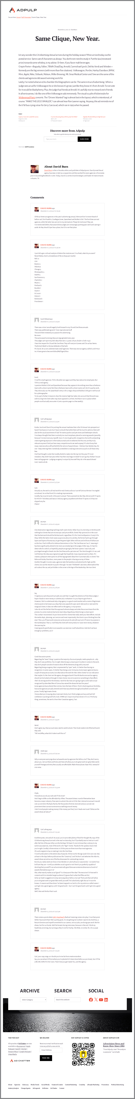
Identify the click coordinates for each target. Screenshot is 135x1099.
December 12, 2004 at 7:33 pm (50, 720)
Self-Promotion (29, 147)
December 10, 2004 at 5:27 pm (50, 482)
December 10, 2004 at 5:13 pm (50, 422)
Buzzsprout (21, 1046)
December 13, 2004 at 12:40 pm (50, 911)
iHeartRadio (12, 1054)
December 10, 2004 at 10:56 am (50, 248)
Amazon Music (13, 1052)
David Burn (48, 170)
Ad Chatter (22, 1044)
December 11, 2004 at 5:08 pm (50, 588)
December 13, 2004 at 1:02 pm (50, 951)
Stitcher (24, 1049)
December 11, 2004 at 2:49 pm (50, 524)
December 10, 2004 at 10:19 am (50, 211)
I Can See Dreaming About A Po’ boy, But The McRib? (64, 117)
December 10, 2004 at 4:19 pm (50, 322)
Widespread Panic (27, 97)
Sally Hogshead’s (59, 917)
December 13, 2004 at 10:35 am (50, 787)
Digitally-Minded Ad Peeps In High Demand (94, 117)
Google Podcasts (25, 1052)
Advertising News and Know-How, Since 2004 (113, 1044)
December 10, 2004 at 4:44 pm (50, 372)
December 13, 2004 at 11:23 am (50, 832)
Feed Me (46, 1058)
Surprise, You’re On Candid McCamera (28, 117)
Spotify (17, 1049)
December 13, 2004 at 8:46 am (50, 754)
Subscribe (84, 139)
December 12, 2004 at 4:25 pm (50, 651)
